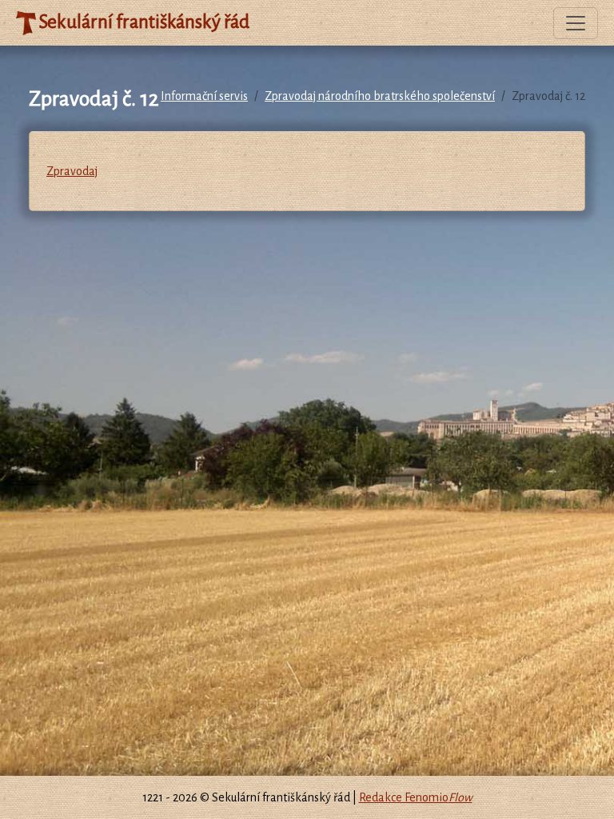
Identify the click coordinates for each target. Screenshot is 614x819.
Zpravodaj (72, 171)
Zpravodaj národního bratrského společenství (380, 96)
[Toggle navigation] (575, 23)
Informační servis (204, 96)
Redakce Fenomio (415, 797)
